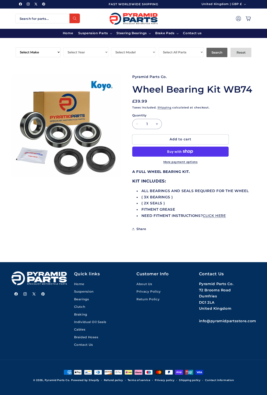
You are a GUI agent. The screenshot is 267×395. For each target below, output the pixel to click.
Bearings (81, 299)
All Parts (168, 44)
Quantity (139, 115)
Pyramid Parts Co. (57, 380)
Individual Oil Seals (90, 322)
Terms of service (139, 380)
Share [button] (141, 229)
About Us (144, 284)
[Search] (74, 18)
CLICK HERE (214, 215)
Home (79, 284)
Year (68, 44)
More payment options (180, 161)
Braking (80, 314)
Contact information (219, 380)
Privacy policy (164, 380)
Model (117, 44)
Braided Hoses (86, 337)
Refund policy (113, 380)
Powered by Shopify (85, 380)
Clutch (79, 307)
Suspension (84, 292)
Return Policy (148, 299)
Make (21, 44)
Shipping (164, 107)
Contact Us (83, 345)
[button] (248, 18)
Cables (80, 330)
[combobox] (47, 18)
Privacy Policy (148, 292)
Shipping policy (190, 380)
